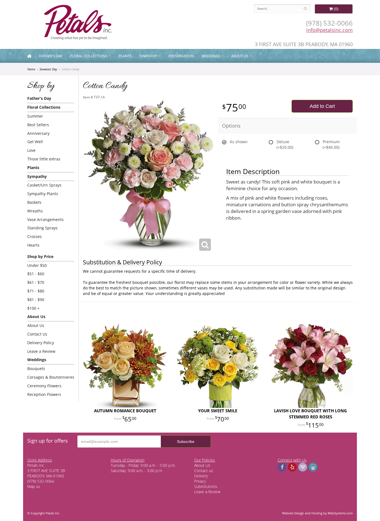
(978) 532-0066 (329, 23)
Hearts (33, 245)
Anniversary (38, 133)
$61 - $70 (35, 282)
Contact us (203, 470)
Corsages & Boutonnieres (50, 377)
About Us (35, 325)
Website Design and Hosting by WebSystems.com (317, 513)
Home (31, 69)
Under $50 (37, 265)
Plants (125, 55)
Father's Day (50, 55)
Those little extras (43, 159)
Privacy (200, 481)
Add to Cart (322, 106)
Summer (35, 116)
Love (31, 150)
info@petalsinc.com (329, 30)
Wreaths (35, 211)
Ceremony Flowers (44, 385)
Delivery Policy (40, 342)
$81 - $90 (35, 299)
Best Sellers (38, 124)
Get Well (35, 141)
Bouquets (36, 368)
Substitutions (205, 486)
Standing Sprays (42, 227)
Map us (33, 486)
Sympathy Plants (42, 193)
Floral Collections (88, 55)
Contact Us (37, 334)
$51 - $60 (35, 273)
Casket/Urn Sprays (44, 185)
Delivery (201, 475)
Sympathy (148, 55)
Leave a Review (41, 351)
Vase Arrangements (45, 219)
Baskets (34, 202)
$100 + (33, 308)
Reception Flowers (44, 394)
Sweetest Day (48, 69)
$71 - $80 (35, 291)
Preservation (181, 55)
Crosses (34, 236)
